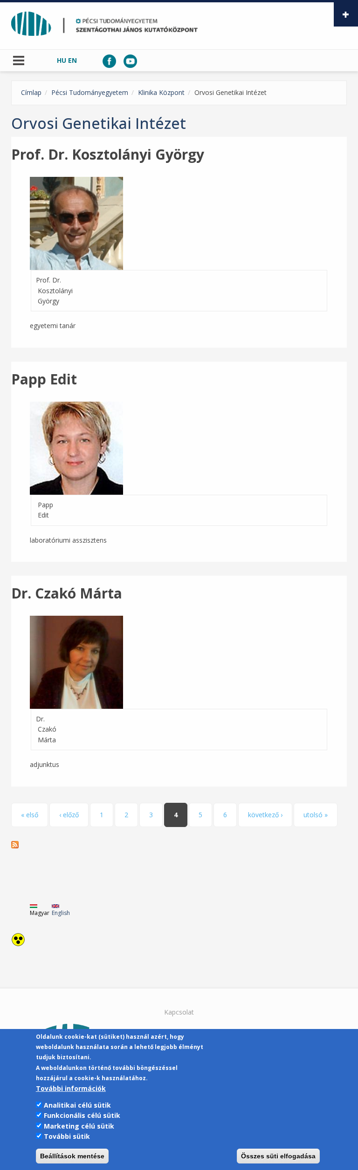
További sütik (67, 1136)
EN (72, 60)
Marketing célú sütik (79, 1126)
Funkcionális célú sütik (82, 1115)
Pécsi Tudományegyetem (89, 92)
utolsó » (315, 814)
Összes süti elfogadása (278, 1156)
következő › (265, 814)
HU (61, 60)
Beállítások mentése (72, 1156)
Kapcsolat (179, 1012)
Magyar (39, 913)
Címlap (31, 92)
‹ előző (69, 814)
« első (29, 814)
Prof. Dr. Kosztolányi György (107, 154)
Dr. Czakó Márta (66, 593)
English (61, 913)
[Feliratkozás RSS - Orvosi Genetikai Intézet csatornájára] (179, 844)
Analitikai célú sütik (77, 1105)
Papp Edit (44, 379)
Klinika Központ (161, 92)
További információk (71, 1088)
